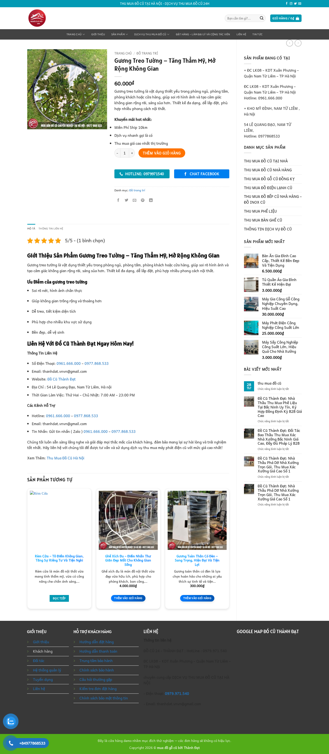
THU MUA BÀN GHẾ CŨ (263, 220)
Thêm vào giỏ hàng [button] (128, 598)
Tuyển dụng (43, 679)
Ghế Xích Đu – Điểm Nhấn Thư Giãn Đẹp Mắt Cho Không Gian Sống (128, 560)
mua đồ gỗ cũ (167, 747)
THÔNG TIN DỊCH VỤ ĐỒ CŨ (268, 229)
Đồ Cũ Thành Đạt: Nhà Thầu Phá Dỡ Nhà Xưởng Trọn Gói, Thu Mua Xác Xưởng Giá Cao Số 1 (278, 464)
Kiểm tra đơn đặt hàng (98, 689)
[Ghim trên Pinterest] (142, 200)
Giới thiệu (98, 34)
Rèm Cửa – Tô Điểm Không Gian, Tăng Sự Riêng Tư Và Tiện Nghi (59, 558)
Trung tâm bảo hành (96, 661)
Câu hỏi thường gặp (95, 679)
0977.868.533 (97, 363)
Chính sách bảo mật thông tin (103, 698)
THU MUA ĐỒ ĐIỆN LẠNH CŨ (268, 188)
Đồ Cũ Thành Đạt (61, 379)
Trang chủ (74, 34)
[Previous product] (298, 43)
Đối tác (38, 661)
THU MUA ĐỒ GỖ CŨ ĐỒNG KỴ (269, 179)
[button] (285, 18)
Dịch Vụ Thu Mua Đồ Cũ (150, 34)
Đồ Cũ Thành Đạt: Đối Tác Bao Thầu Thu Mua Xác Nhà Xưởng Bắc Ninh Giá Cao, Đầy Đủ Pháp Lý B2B (279, 437)
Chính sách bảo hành (96, 670)
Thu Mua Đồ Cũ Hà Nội (65, 458)
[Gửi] (262, 18)
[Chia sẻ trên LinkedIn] (151, 200)
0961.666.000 (69, 363)
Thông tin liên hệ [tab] (51, 228)
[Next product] (289, 43)
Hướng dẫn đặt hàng (96, 642)
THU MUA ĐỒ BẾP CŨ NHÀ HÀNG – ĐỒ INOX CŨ (273, 199)
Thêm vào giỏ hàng (162, 153)
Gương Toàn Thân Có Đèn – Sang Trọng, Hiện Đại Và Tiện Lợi (197, 560)
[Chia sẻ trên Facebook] (118, 200)
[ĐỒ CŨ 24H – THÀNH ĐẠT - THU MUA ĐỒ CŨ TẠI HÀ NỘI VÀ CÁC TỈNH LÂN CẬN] (47, 18)
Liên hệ (241, 34)
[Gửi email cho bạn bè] (134, 200)
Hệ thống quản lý (47, 670)
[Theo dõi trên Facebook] (286, 3)
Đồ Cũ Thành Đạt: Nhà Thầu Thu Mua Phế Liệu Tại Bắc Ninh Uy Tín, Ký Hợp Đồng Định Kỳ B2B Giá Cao (280, 407)
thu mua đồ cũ (269, 383)
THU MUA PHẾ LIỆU (260, 211)
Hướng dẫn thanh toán (98, 651)
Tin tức (257, 34)
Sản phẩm (118, 34)
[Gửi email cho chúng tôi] (299, 3)
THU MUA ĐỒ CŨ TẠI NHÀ (266, 161)
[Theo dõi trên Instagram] (291, 3)
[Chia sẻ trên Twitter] (126, 200)
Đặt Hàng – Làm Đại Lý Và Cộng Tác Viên (203, 34)
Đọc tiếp (59, 598)
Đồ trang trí (147, 53)
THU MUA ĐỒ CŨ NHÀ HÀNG (268, 170)
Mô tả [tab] (31, 228)
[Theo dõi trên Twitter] (295, 3)
